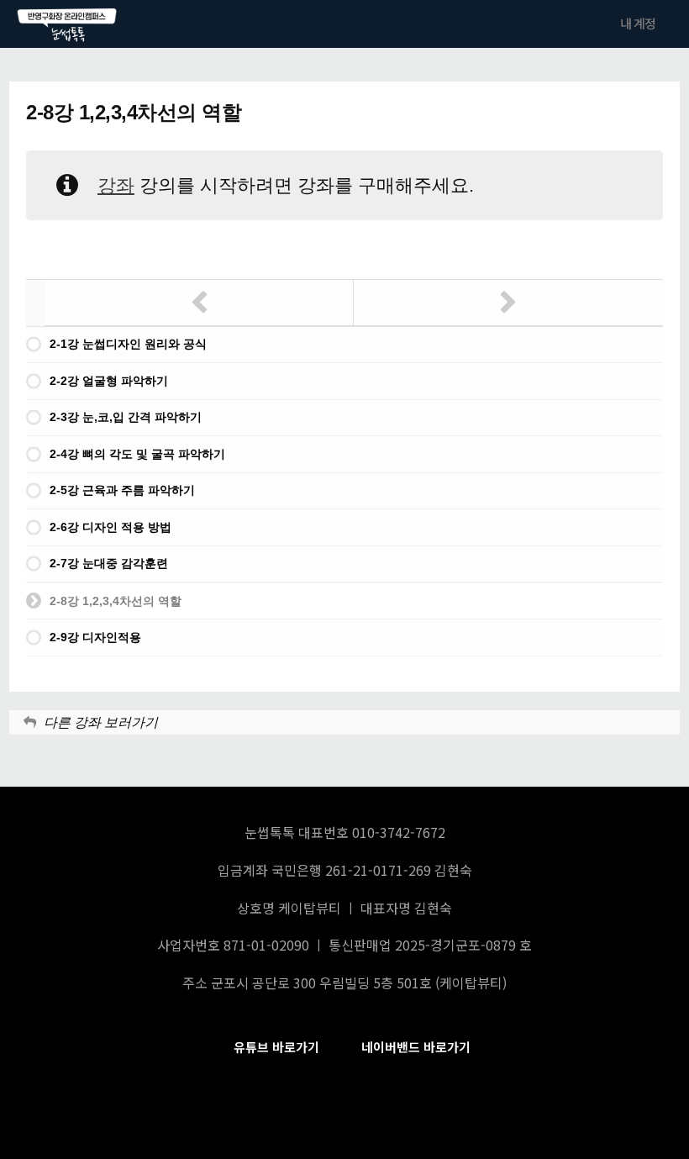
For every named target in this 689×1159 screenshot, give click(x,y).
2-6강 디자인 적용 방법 (110, 527)
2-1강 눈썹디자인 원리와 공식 (128, 343)
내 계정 (637, 23)
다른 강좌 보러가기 (101, 722)
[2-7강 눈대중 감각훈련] (199, 302)
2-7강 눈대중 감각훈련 (109, 563)
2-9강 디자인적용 (95, 637)
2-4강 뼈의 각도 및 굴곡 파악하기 (137, 454)
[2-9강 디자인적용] (508, 302)
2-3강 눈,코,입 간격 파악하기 (126, 417)
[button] (276, 1047)
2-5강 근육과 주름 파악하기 (122, 490)
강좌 (115, 185)
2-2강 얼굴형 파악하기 (109, 380)
